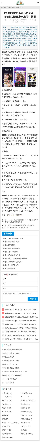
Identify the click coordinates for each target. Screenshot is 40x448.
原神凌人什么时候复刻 (10, 252)
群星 (24, 430)
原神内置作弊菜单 (9, 268)
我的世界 (6, 404)
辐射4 (5, 415)
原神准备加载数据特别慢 (11, 255)
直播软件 (18, 215)
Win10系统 (26, 393)
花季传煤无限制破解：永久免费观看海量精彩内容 (22, 332)
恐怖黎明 (25, 423)
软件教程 (17, 7)
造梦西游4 (7, 434)
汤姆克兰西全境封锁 (10, 423)
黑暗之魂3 (26, 419)
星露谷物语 (26, 411)
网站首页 (10, 7)
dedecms (26, 397)
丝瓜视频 (6, 393)
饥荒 (5, 419)
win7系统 (6, 397)
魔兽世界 (25, 404)
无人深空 (6, 411)
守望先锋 (25, 408)
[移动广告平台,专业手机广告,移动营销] (20, 3)
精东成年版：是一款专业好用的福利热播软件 (20, 324)
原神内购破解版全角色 (10, 265)
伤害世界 (6, 430)
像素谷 (6, 426)
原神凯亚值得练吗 (9, 245)
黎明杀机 (6, 400)
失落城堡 (6, 408)
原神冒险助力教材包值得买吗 (13, 262)
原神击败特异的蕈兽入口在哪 (13, 238)
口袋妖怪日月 (27, 415)
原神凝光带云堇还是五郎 (11, 248)
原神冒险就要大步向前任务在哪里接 (15, 258)
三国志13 (26, 426)
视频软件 (10, 215)
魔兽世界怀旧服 (28, 400)
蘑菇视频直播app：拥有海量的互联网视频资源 (21, 321)
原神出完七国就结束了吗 (11, 242)
